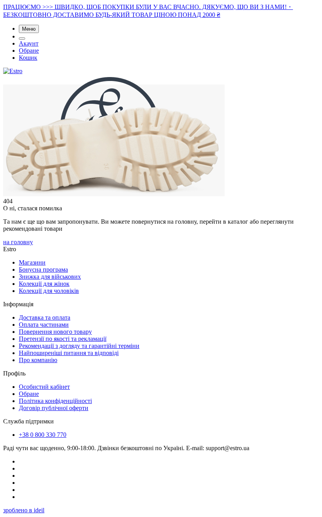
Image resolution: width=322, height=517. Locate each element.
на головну (18, 242)
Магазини (32, 262)
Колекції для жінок (44, 283)
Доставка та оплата (44, 317)
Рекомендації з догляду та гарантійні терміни (79, 345)
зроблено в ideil (23, 510)
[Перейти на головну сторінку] (12, 71)
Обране (29, 50)
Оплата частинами (44, 324)
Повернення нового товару (55, 331)
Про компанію (38, 360)
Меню (29, 29)
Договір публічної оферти (53, 408)
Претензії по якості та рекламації (62, 338)
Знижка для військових (50, 276)
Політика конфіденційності (55, 400)
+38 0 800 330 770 (42, 434)
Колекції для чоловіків (49, 290)
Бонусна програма (43, 269)
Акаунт (28, 43)
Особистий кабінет (44, 386)
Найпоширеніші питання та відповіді (69, 353)
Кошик (28, 57)
